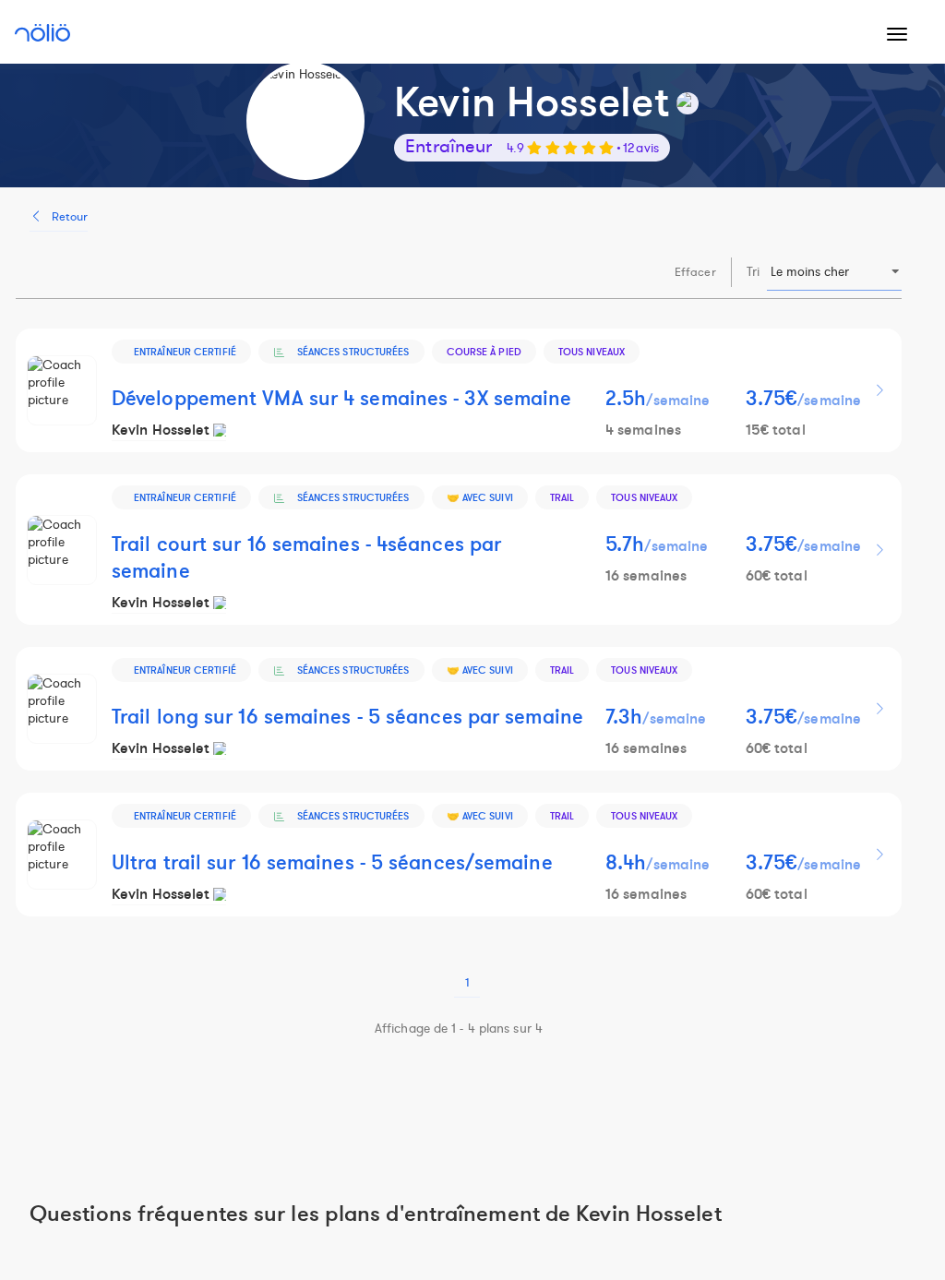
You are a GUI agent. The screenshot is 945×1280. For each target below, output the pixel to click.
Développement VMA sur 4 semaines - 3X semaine (342, 399)
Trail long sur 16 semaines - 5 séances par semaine (347, 717)
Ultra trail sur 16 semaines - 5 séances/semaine (332, 863)
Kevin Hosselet (160, 430)
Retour (70, 217)
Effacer (695, 272)
